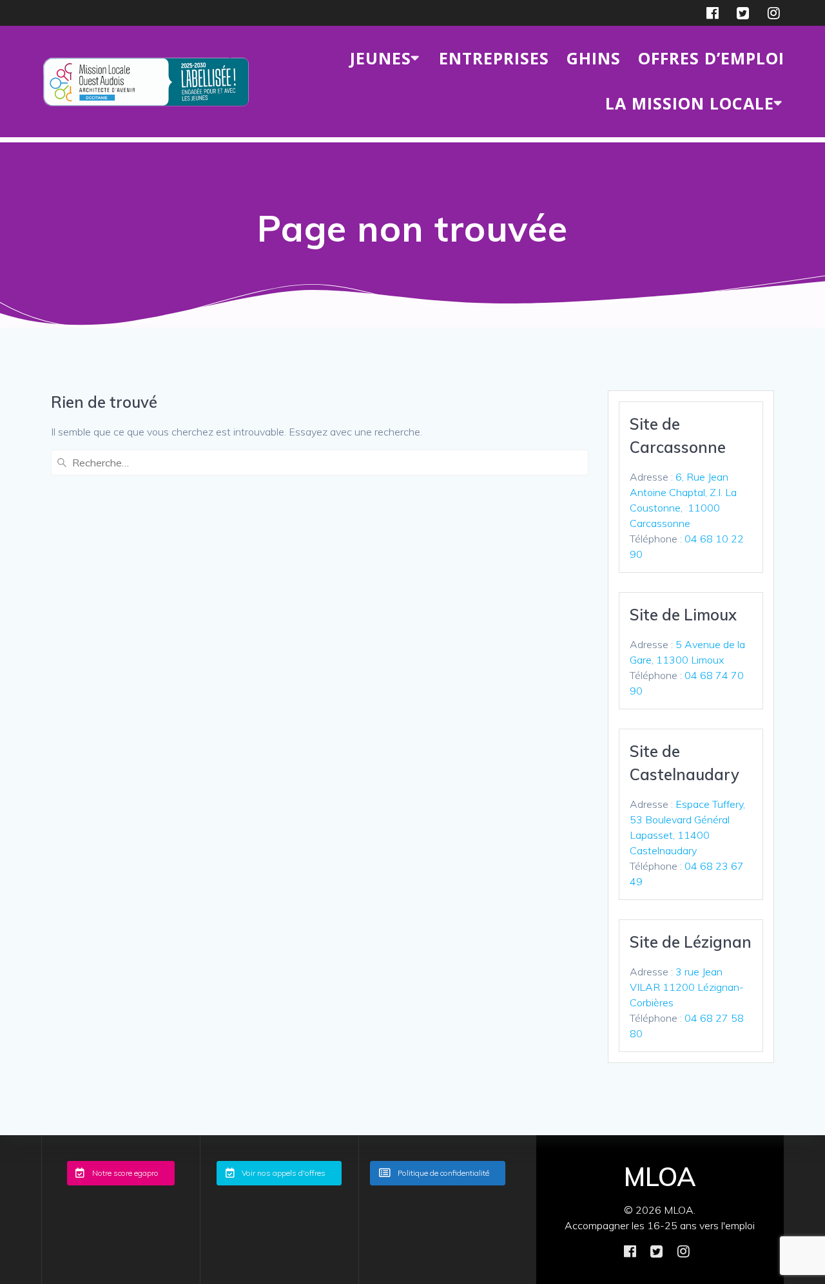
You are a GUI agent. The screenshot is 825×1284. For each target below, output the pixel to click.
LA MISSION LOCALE (689, 103)
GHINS (594, 58)
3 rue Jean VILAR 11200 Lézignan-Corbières (687, 987)
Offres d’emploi (711, 58)
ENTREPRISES (494, 58)
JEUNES (380, 58)
